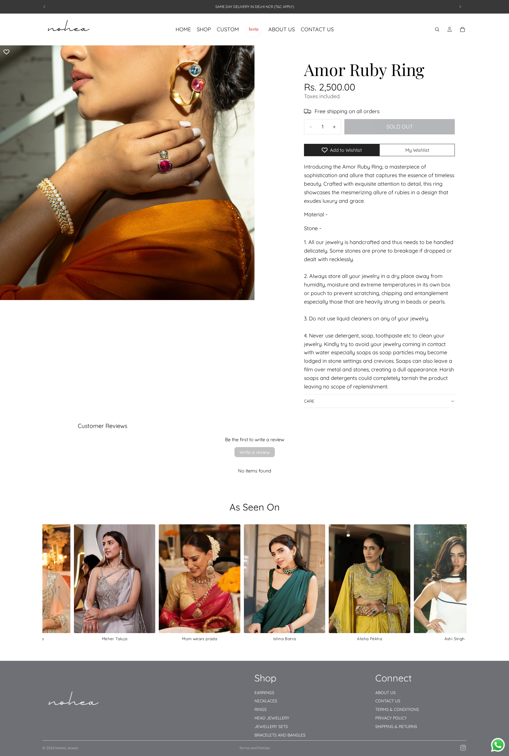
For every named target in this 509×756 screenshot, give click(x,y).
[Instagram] (463, 747)
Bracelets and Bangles (279, 734)
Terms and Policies (254, 748)
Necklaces (265, 701)
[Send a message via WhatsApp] (498, 745)
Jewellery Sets (271, 726)
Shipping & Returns (396, 726)
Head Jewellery (271, 718)
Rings (260, 709)
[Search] (437, 29)
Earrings (264, 692)
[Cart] (462, 29)
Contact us (387, 701)
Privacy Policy (391, 718)
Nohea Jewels (66, 748)
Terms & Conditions (397, 709)
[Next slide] (460, 6)
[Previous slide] (44, 6)
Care (309, 401)
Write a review (254, 452)
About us (385, 692)
